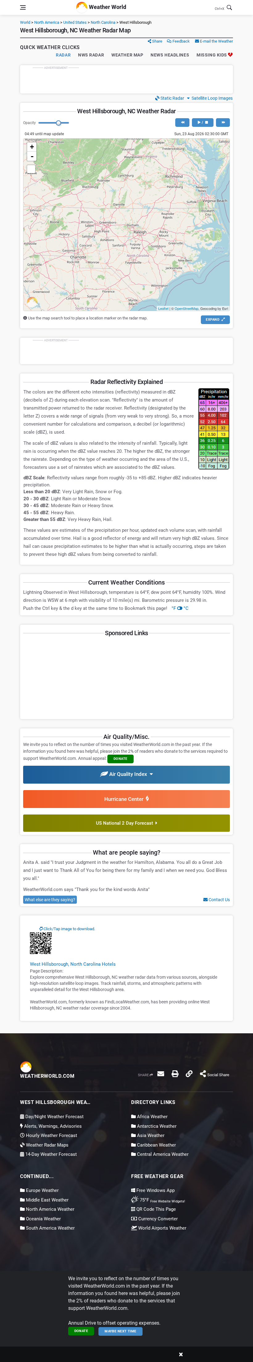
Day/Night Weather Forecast (54, 1116)
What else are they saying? (50, 899)
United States (75, 22)
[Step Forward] (223, 122)
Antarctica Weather (156, 1126)
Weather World (107, 7)
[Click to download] (41, 943)
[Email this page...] (161, 1074)
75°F (162, 1200)
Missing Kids (212, 54)
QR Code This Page (155, 1209)
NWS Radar (91, 54)
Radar (63, 54)
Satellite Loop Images (211, 98)
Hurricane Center (125, 799)
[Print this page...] (175, 1074)
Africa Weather (152, 1116)
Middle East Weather (46, 1200)
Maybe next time (120, 1331)
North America (46, 22)
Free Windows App (155, 1190)
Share (156, 41)
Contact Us (219, 899)
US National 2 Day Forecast (126, 823)
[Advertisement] (126, 79)
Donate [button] (120, 759)
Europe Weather (42, 1190)
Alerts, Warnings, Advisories (52, 1126)
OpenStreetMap (186, 308)
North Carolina (103, 22)
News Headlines (170, 54)
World (25, 22)
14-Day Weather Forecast (50, 1154)
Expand (213, 320)
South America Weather (50, 1228)
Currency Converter (157, 1219)
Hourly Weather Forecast (51, 1135)
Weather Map (127, 54)
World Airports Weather (161, 1228)
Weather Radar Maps (46, 1145)
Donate (81, 1331)
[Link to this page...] (189, 1074)
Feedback (181, 41)
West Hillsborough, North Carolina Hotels (73, 964)
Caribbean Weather (156, 1145)
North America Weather (49, 1209)
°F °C (180, 608)
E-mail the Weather (216, 41)
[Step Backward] (182, 122)
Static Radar (172, 98)
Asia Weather (150, 1135)
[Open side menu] (23, 7)
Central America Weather (162, 1154)
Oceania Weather (43, 1219)
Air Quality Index (129, 774)
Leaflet (163, 308)
